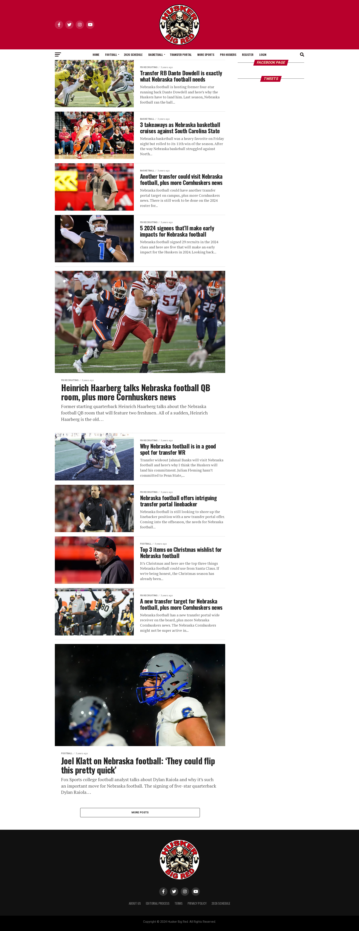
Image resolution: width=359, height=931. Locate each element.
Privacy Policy (197, 903)
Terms (179, 903)
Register (247, 54)
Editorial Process (158, 903)
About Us (135, 903)
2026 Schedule (133, 54)
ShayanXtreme (190, 925)
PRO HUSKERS (228, 54)
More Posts (140, 812)
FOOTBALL (111, 54)
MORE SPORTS (205, 54)
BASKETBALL (155, 54)
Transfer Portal (181, 54)
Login (262, 54)
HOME (96, 54)
